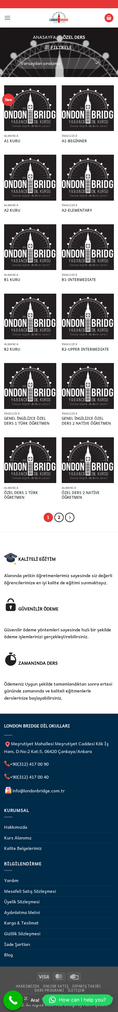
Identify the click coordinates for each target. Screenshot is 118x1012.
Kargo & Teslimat (21, 922)
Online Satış (55, 986)
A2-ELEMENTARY (77, 210)
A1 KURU (12, 140)
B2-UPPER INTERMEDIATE (85, 349)
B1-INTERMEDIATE (79, 279)
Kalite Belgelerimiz (23, 848)
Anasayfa (44, 36)
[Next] (69, 517)
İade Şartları (17, 944)
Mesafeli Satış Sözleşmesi (30, 890)
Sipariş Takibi (86, 986)
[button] (7, 17)
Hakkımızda (15, 826)
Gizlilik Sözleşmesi (22, 933)
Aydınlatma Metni (22, 912)
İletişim (76, 990)
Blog (8, 954)
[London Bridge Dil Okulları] (59, 18)
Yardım (11, 880)
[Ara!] (13, 1000)
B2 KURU (12, 349)
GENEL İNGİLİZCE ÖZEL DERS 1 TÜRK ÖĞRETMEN (26, 420)
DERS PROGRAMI (49, 990)
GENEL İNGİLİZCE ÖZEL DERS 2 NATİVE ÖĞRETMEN (86, 420)
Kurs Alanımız (18, 837)
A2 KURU (12, 210)
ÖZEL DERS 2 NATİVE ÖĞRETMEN (81, 495)
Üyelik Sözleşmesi (22, 901)
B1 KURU (12, 279)
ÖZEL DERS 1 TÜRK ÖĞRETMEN (21, 495)
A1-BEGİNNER (74, 140)
